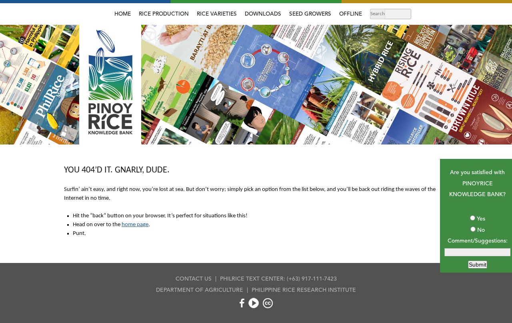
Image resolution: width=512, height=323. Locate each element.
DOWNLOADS (263, 14)
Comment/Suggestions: (478, 241)
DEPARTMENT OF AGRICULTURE (199, 290)
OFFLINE (350, 14)
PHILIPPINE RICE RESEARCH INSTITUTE (304, 290)
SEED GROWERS (310, 14)
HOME (122, 14)
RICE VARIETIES (217, 14)
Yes (481, 219)
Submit (477, 264)
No (481, 230)
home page (135, 225)
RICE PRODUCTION (164, 14)
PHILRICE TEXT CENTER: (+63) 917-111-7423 (278, 279)
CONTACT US (194, 279)
